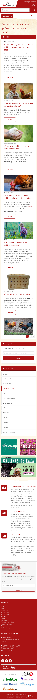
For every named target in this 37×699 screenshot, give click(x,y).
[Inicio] (7, 4)
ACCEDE (26, 2)
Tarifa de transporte (6, 628)
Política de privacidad (7, 624)
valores (30, 207)
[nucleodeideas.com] (27, 674)
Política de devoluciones (8, 626)
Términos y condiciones (7, 622)
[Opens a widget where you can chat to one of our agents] (30, 696)
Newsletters (4, 610)
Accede (3, 618)
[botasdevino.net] (10, 689)
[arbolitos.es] (10, 679)
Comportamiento (9, 388)
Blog (2, 608)
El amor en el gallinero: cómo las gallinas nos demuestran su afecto (18, 47)
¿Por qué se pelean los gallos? (17, 294)
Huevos (6, 417)
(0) (33, 15)
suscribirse (18, 590)
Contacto (3, 616)
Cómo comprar (5, 614)
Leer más (10, 77)
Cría (5, 393)
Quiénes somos (5, 612)
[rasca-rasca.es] (10, 684)
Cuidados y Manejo (9, 398)
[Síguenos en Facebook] (2, 662)
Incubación (7, 422)
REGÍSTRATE (32, 2)
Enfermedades (8, 408)
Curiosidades (8, 403)
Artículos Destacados (10, 432)
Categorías (8, 16)
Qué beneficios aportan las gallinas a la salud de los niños (17, 196)
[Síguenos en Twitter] (6, 662)
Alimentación (8, 379)
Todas (6, 374)
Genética (6, 413)
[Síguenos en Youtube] (10, 662)
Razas (6, 427)
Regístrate (4, 620)
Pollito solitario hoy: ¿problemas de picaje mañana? (18, 104)
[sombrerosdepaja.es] (27, 679)
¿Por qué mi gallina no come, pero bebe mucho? (17, 147)
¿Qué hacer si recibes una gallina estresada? (15, 244)
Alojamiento (7, 384)
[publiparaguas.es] (27, 684)
